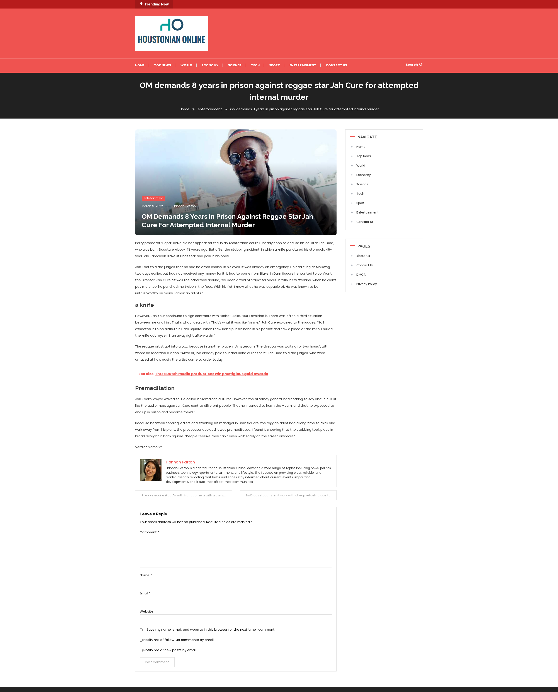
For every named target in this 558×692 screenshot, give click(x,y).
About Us (363, 256)
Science (235, 65)
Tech (255, 65)
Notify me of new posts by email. (170, 650)
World (186, 65)
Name (146, 575)
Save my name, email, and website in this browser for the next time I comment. (210, 629)
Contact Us (336, 65)
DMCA (361, 274)
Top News (162, 65)
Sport (274, 65)
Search (412, 64)
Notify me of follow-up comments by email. (178, 639)
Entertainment (302, 65)
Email (145, 593)
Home (140, 65)
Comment (149, 532)
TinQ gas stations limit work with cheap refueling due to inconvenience (291, 495)
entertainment (153, 198)
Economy (210, 65)
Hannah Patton (184, 206)
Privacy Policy (366, 284)
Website (146, 611)
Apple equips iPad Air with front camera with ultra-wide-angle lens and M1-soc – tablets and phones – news (188, 495)
